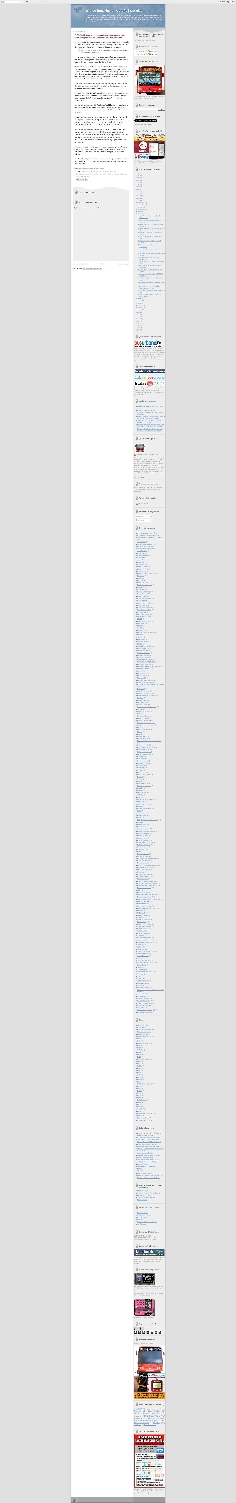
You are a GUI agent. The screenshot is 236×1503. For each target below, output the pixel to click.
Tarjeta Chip (140, 949)
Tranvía (139, 974)
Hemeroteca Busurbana (144, 716)
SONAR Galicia (142, 912)
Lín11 (138, 1045)
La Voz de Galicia (142, 1213)
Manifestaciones (142, 761)
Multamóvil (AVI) (142, 783)
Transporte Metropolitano (144, 971)
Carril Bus (140, 630)
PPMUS (139, 822)
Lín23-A (139, 1077)
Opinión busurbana (143, 804)
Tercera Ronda (141, 965)
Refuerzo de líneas (143, 903)
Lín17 (139, 1057)
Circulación (140, 637)
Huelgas (139, 727)
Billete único (140, 576)
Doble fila (140, 671)
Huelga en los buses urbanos (146, 725)
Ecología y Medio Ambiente (145, 680)
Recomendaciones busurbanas (146, 894)
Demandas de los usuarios (145, 664)
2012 (138, 314)
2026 (138, 173)
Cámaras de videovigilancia (145, 659)
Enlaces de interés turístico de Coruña (148, 1178)
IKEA (138, 734)
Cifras (139, 634)
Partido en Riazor (142, 847)
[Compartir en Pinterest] (86, 179)
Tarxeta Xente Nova (143, 956)
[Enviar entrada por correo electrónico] (78, 171)
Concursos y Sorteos (143, 650)
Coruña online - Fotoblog (144, 1195)
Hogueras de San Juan (144, 720)
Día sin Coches (142, 677)
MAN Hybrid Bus (142, 758)
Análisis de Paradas (143, 555)
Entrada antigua (123, 264)
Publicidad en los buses (144, 888)
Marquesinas (141, 765)
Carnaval (140, 625)
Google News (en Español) (145, 1153)
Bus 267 (154, 1409)
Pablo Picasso (141, 824)
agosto (140, 211)
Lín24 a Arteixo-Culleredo (144, 1084)
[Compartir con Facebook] (84, 179)
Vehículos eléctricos (143, 987)
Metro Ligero (141, 772)
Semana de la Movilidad (144, 924)
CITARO (139, 619)
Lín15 (139, 1054)
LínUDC (139, 1109)
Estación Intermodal (143, 691)
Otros (139, 811)
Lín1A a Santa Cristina (143, 1059)
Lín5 (138, 1095)
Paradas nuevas (142, 838)
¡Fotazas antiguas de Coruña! (146, 1197)
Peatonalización (142, 849)
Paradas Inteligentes (143, 829)
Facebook (140, 698)
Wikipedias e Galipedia (144, 1005)
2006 (138, 327)
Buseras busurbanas (143, 591)
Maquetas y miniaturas (144, 763)
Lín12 (139, 1047)
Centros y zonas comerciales (146, 632)
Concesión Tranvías (143, 648)
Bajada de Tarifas (142, 566)
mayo (140, 301)
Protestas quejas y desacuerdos (106, 174)
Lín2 (138, 1061)
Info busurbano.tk (142, 738)
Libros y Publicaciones (144, 754)
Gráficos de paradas (143, 711)
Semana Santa (141, 922)
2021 (138, 184)
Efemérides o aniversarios (145, 682)
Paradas (139, 826)
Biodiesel (140, 580)
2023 (138, 180)
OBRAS (139, 795)
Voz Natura (140, 996)
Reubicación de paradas (144, 906)
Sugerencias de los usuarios (145, 942)
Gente (139, 709)
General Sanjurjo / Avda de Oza (146, 707)
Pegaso (139, 851)
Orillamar (140, 806)
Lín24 (139, 1081)
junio (139, 298)
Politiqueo (93, 174)
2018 (138, 191)
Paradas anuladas (142, 835)
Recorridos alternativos (144, 897)
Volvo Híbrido (141, 994)
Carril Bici (140, 628)
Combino (140, 643)
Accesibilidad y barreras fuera (146, 535)
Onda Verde (140, 801)
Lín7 (138, 1106)
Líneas (139, 1115)
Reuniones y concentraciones (146, 908)
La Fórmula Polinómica (144, 752)
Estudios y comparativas (144, 693)
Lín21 (139, 1070)
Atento (139, 560)
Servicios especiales (143, 928)
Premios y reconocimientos (145, 881)
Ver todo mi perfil (139, 477)
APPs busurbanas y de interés (146, 533)
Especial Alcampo (142, 1034)
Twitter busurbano (142, 980)
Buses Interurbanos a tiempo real (147, 1144)
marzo (140, 305)
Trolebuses (140, 978)
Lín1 (138, 1038)
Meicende (140, 770)
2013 (138, 312)
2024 (138, 178)
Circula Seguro (141, 1171)
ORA (138, 797)
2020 (138, 187)
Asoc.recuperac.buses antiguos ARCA (148, 1159)
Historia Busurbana (143, 718)
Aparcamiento (141, 557)
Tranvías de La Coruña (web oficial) (148, 1139)
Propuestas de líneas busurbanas (147, 883)
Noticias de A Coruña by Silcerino (147, 1222)
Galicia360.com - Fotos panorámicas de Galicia (148, 1293)
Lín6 (138, 1097)
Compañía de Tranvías (144, 646)
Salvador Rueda (142, 915)
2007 (138, 325)
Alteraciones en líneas (143, 546)
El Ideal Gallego (99, 168)
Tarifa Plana (140, 944)
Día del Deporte (142, 675)
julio (139, 214)
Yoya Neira (140, 1007)
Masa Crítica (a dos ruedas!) (146, 1157)
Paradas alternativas (143, 833)
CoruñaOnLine (141, 1224)
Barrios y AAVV (141, 569)
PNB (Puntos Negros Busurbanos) (147, 820)
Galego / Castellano (143, 704)
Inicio (103, 264)
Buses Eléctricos (142, 594)
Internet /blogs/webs (143, 749)
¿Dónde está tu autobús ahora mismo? (149, 1137)
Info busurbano (141, 736)
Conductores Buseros (143, 653)
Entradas (140, 516)
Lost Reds (140, 756)
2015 (138, 198)
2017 (138, 193)
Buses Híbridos (142, 596)
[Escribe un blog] (79, 179)
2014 (138, 200)
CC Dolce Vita (141, 612)
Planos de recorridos (143, 863)
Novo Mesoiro (141, 792)
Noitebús (140, 788)
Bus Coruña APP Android (144, 585)
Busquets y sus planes (144, 607)
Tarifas (139, 946)
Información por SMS (143, 745)
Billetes (139, 578)
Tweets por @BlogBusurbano (143, 124)
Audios (139, 562)
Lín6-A (139, 1102)
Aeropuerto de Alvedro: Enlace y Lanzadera (150, 537)
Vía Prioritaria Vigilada (143, 1000)
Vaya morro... (141, 985)
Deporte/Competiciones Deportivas (147, 666)
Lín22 (139, 1072)
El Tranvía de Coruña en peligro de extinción (150, 684)
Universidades (141, 983)
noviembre (141, 205)
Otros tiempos (141, 815)
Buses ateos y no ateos (144, 598)
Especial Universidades (144, 1036)
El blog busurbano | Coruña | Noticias (114, 11)
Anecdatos (140, 553)
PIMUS (139, 817)
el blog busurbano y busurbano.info (147, 454)
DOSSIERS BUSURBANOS (145, 662)
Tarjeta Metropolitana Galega (145, 951)
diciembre (141, 202)
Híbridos (139, 732)
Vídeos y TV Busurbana (144, 1003)
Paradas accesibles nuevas (145, 831)
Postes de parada (142, 878)
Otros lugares (141, 813)
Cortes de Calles (142, 657)
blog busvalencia (142, 1164)
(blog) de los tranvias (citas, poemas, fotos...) (150, 1175)
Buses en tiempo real (143, 603)
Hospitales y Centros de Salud (146, 723)
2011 (138, 316)
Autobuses (140, 564)
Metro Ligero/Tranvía (143, 774)
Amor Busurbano (142, 551)
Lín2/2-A (139, 1066)
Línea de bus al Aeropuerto (145, 1113)
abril (139, 303)
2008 (138, 323)
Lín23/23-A (140, 1079)
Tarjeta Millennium (122, 174)
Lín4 (138, 1093)
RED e (139, 890)
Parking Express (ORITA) (145, 842)
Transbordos (141, 969)
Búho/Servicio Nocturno (144, 1032)
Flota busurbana (142, 702)
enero (140, 310)
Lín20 (139, 1068)
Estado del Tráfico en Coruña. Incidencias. (150, 1146)
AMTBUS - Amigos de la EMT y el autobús (149, 1162)
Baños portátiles (142, 571)
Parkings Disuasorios (143, 844)
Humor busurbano (142, 729)
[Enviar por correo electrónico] (77, 179)
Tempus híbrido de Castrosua (146, 962)
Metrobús (140, 777)
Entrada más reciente (80, 264)
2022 (138, 182)
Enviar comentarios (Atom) (92, 269)
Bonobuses (140, 582)
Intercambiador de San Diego (146, 747)
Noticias (139, 790)
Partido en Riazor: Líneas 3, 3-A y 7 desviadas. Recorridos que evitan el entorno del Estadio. (150, 412)
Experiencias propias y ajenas (146, 695)
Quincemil (140, 1219)
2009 (138, 321)
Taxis (138, 958)
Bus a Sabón (141, 589)
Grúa (138, 713)
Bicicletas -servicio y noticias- (146, 573)
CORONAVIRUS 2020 (144, 621)
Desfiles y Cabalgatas (143, 668)
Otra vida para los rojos (144, 808)
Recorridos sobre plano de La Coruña (148, 899)
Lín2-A (139, 1063)
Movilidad (140, 781)
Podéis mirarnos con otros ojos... (144, 1343)
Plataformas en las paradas (145, 867)
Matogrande (140, 767)
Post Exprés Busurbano (144, 876)
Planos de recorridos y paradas (146, 865)
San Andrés (140, 917)
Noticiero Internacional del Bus (146, 1166)
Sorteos (139, 935)
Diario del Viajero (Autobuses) (146, 1173)
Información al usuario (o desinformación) (149, 741)
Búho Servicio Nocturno (144, 610)
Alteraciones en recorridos (145, 548)
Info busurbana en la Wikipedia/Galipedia (149, 1142)
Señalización (141, 931)
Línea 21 (139, 1111)
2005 (138, 330)
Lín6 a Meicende (142, 1100)
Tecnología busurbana (82, 176)
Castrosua (140, 1168)
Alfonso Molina (141, 542)
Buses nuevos (141, 605)
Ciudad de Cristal (142, 1190)
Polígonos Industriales (143, 874)
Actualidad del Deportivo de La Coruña (148, 1155)
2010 (138, 319)
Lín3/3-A (139, 1091)
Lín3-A (139, 1088)
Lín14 (139, 1052)
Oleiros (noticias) (142, 1200)
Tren (138, 976)
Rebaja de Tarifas (142, 892)
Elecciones (140, 689)
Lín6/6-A (139, 1104)
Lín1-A (139, 1041)
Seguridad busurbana (143, 919)
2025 (138, 175)
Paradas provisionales (144, 840)
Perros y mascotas (143, 854)
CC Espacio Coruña (143, 614)
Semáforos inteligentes (144, 926)
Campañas (140, 623)
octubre (140, 207)
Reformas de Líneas (143, 901)
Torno (139, 967)
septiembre (141, 209)
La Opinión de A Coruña (86, 168)
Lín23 (139, 1075)
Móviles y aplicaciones (144, 786)
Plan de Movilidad (142, 856)
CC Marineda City (142, 616)
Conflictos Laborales (143, 655)
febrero (140, 307)
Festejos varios (142, 700)
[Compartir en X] (82, 179)
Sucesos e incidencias (144, 937)
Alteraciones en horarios (144, 544)
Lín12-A (139, 1050)
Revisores (140, 910)
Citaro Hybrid (141, 639)
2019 (138, 189)
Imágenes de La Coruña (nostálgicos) (148, 1193)
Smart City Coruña (142, 933)
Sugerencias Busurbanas (144, 940)
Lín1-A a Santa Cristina (144, 1043)
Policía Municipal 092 (143, 869)
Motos (139, 779)
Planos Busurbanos (143, 860)
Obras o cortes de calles (144, 799)
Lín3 (138, 1086)
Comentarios (141, 520)
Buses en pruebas (142, 600)
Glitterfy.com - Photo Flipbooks (143, 1317)
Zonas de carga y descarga (145, 1010)
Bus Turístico (141, 587)
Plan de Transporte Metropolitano (147, 858)
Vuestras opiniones (143, 998)
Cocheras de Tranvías (144, 641)
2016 (138, 196)
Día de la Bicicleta (142, 673)
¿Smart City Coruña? (143, 1012)
